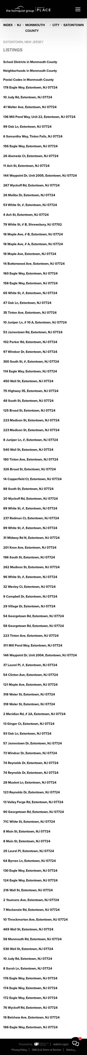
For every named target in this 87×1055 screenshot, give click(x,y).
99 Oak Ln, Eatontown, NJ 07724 (27, 126)
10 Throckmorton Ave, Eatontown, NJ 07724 (35, 919)
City (55, 25)
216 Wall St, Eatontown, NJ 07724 (28, 890)
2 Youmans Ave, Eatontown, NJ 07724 (31, 900)
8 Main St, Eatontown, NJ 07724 (26, 831)
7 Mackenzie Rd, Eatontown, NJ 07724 (31, 909)
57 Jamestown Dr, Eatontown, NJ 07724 (32, 743)
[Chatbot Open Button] (75, 1043)
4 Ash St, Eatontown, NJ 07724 (26, 214)
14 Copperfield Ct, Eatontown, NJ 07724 (32, 479)
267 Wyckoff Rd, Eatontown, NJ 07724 (31, 185)
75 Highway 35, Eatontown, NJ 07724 (30, 391)
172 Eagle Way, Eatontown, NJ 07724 (30, 998)
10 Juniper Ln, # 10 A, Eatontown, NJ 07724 (35, 322)
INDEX (8, 25)
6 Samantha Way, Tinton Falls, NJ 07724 (33, 136)
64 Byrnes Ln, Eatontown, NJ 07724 (29, 860)
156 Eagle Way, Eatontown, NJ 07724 (30, 146)
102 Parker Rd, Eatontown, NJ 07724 (30, 342)
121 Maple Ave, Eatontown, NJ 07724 (30, 684)
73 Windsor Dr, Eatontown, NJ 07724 (30, 753)
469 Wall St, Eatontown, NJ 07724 (28, 929)
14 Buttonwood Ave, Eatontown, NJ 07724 (34, 263)
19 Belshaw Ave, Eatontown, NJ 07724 (31, 1017)
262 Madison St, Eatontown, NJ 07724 (31, 567)
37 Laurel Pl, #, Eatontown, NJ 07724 (30, 665)
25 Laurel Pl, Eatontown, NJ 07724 (28, 851)
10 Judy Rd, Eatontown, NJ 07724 (27, 97)
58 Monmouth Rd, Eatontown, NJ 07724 (32, 939)
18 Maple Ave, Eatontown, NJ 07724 (29, 254)
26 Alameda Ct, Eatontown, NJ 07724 (30, 156)
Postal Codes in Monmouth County (28, 80)
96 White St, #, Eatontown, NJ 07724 (30, 577)
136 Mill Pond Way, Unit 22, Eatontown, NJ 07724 (39, 116)
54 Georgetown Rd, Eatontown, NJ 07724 (33, 616)
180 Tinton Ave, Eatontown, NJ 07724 (30, 459)
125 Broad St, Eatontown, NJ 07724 (29, 410)
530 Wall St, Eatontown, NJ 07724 (28, 949)
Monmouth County (35, 28)
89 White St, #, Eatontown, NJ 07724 (30, 508)
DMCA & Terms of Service (46, 1050)
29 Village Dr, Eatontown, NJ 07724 (29, 606)
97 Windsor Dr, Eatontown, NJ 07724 (30, 351)
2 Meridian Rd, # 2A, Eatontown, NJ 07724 (34, 714)
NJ (19, 25)
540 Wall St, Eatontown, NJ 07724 (28, 449)
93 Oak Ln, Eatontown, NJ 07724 (27, 733)
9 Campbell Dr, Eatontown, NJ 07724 (30, 596)
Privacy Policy (19, 1050)
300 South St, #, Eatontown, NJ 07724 (31, 361)
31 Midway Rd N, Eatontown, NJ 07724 (31, 537)
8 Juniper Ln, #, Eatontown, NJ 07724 (30, 440)
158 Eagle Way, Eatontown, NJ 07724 (30, 283)
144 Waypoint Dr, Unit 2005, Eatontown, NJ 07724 (40, 175)
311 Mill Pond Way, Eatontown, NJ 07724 (32, 645)
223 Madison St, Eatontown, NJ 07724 (31, 420)
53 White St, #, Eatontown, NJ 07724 (30, 205)
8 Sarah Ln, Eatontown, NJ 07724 (27, 968)
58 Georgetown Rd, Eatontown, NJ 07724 (33, 626)
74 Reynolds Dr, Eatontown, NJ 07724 (30, 763)
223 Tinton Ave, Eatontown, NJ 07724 (31, 635)
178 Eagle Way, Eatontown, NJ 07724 (30, 87)
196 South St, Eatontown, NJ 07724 (29, 557)
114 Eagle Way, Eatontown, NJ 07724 (30, 371)
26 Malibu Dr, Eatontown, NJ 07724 (29, 195)
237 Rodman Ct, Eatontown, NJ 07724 (31, 518)
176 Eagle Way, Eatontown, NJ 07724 (30, 978)
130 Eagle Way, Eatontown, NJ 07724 (30, 870)
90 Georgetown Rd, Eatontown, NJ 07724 (33, 812)
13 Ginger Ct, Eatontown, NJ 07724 (28, 723)
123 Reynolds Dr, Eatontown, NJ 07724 (31, 792)
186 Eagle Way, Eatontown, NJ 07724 (30, 1027)
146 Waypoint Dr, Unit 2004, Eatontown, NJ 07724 (40, 655)
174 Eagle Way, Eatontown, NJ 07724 (30, 988)
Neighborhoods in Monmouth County (30, 71)
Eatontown (74, 25)
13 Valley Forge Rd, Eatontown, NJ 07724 (33, 802)
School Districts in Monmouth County (30, 62)
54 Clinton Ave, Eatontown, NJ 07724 (30, 674)
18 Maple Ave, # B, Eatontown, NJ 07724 (33, 234)
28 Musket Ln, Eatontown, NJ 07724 (29, 782)
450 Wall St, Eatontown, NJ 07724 (28, 381)
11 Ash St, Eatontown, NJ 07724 (26, 165)
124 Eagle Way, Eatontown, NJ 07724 (30, 880)
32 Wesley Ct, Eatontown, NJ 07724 (29, 586)
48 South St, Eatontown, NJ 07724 (28, 400)
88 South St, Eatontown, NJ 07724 (28, 488)
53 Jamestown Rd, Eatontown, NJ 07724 (33, 332)
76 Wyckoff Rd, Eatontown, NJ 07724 (30, 1007)
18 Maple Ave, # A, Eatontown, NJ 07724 (33, 244)
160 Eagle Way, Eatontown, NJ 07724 (30, 273)
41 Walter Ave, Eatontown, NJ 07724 (30, 107)
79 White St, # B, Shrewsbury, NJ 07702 (32, 224)
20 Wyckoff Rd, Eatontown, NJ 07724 (30, 498)
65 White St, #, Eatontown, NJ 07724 (30, 293)
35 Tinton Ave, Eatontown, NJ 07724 (30, 312)
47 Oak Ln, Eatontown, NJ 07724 (27, 302)
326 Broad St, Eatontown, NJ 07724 (29, 469)
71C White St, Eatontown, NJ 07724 (29, 821)
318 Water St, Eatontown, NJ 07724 (29, 694)
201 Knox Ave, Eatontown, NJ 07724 (29, 547)
